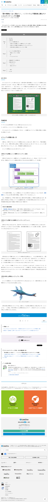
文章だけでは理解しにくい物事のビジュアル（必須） (20, 43)
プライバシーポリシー (9, 493)
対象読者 (11, 40)
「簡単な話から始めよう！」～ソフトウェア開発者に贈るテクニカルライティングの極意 (20, 356)
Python (34, 5)
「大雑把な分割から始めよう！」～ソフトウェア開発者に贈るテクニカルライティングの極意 (21, 354)
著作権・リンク (7, 484)
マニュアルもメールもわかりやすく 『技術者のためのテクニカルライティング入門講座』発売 (21, 328)
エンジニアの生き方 (27, 5)
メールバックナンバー (24, 427)
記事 (15, 462)
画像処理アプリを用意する (14, 60)
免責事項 (6, 487)
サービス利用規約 (8, 491)
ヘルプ (6, 482)
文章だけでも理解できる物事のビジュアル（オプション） (21, 45)
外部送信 (6, 494)
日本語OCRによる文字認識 (28, 187)
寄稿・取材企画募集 (12, 457)
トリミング (12, 63)
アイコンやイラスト (14, 56)
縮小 (11, 69)
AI (5, 5)
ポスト (4, 30)
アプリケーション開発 (12, 5)
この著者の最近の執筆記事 (13, 374)
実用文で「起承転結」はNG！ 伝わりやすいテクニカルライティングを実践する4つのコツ (21, 330)
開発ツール (39, 5)
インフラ (20, 5)
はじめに (11, 38)
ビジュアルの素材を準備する (15, 51)
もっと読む (5, 357)
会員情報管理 (7, 486)
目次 (24, 34)
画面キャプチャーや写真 (15, 52)
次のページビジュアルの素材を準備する (24, 315)
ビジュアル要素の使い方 (14, 41)
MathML (5, 209)
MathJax (10, 209)
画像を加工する (12, 62)
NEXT (44, 320)
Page (4, 53)
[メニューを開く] (2, 2)
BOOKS (40, 462)
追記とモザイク (13, 65)
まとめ (10, 71)
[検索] (2, 5)
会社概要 (6, 489)
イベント (28, 462)
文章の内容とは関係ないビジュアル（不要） (19, 47)
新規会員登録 (24, 431)
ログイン (24, 434)
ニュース (3, 462)
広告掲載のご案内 (35, 457)
